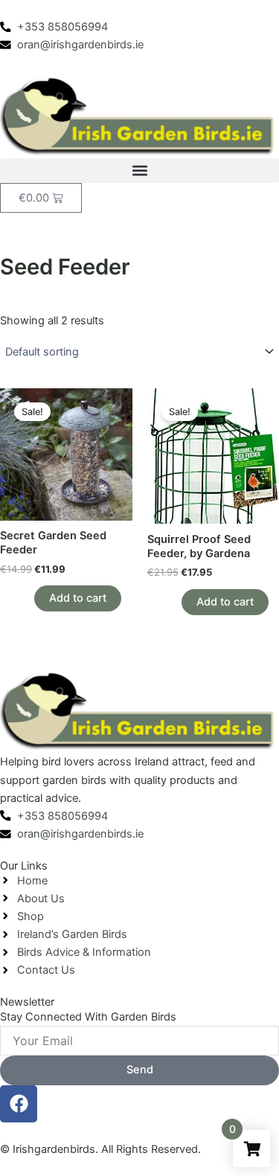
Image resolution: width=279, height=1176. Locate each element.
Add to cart (77, 598)
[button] (139, 170)
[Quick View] (26, 598)
